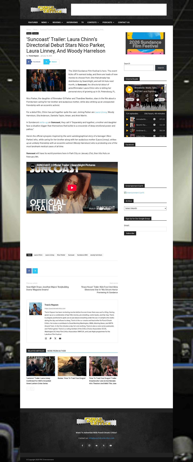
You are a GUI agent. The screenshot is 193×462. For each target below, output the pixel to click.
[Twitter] (35, 271)
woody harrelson (96, 255)
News (44, 22)
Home (28, 29)
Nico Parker (61, 255)
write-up (44, 122)
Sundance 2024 (82, 255)
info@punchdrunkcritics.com (101, 438)
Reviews (57, 22)
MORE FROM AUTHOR (57, 351)
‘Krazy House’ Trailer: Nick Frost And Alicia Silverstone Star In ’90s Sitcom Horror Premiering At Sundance (99, 290)
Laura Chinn (38, 255)
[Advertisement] (119, 10)
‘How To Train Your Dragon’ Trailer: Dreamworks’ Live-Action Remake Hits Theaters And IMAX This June (103, 380)
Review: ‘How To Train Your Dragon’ (71, 378)
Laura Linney (101, 112)
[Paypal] (51, 338)
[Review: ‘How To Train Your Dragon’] (72, 366)
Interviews (72, 22)
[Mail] (96, 445)
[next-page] (32, 388)
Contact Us (124, 22)
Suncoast (71, 255)
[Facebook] (29, 271)
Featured (33, 22)
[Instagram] (47, 338)
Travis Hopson (34, 56)
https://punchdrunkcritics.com (55, 308)
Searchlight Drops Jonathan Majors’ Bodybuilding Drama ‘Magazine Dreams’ (47, 288)
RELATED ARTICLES (36, 351)
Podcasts (107, 22)
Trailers (35, 33)
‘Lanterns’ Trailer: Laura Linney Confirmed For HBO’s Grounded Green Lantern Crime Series (38, 380)
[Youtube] (61, 338)
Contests (92, 22)
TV (82, 22)
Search (127, 63)
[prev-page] (28, 388)
